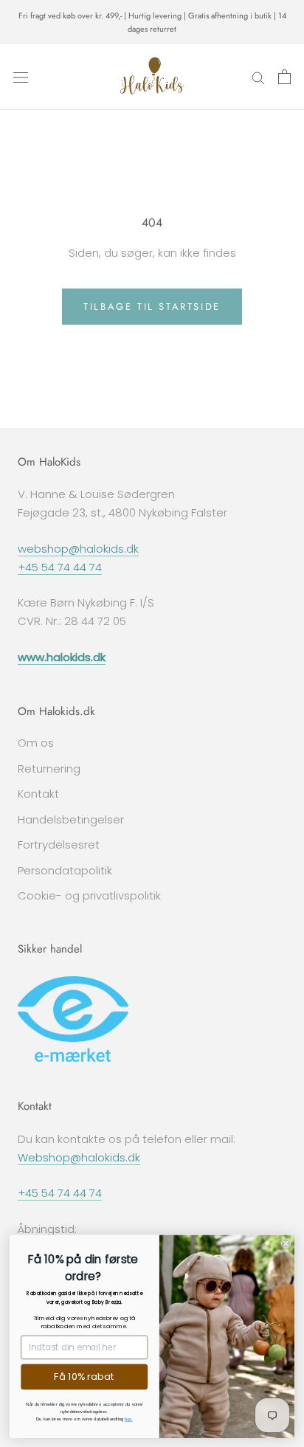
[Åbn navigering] (20, 77)
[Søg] (258, 77)
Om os (36, 742)
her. (128, 1418)
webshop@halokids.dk (78, 548)
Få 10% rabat (84, 1376)
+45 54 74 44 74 (60, 567)
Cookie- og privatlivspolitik (89, 895)
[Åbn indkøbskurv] (284, 76)
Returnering (49, 768)
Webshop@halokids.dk (79, 1157)
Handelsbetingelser (71, 819)
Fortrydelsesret (59, 844)
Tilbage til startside (152, 307)
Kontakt (38, 793)
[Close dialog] (286, 1243)
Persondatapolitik (65, 870)
